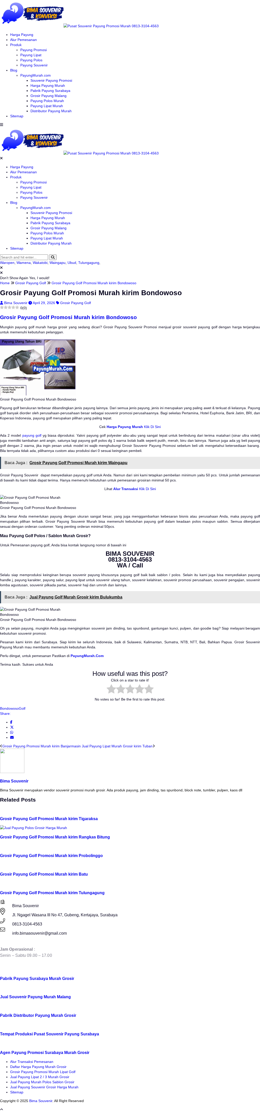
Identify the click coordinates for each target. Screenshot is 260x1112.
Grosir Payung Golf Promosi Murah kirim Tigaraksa (49, 818)
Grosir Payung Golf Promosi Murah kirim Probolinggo (51, 855)
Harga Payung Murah (47, 85)
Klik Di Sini (152, 427)
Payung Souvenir (34, 65)
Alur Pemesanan (23, 40)
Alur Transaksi (125, 489)
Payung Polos (31, 60)
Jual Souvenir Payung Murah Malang (35, 996)
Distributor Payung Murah (51, 111)
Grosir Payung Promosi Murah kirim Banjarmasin (41, 746)
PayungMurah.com (35, 75)
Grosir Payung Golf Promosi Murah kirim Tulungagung (52, 892)
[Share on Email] (12, 737)
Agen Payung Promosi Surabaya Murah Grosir (44, 1052)
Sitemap (16, 116)
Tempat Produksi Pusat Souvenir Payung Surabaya (49, 1034)
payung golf (31, 435)
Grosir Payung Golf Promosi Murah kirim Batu (44, 874)
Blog (13, 70)
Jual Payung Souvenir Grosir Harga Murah (44, 1087)
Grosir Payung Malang (48, 96)
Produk (16, 45)
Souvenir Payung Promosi (51, 80)
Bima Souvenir (16, 303)
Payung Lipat (30, 55)
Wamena (24, 263)
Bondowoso (9, 708)
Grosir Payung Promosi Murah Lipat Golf (42, 1072)
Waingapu (58, 263)
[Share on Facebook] (11, 722)
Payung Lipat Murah (46, 106)
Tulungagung (88, 263)
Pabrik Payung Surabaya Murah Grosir (37, 978)
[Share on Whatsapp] (11, 732)
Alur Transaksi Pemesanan (31, 1062)
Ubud (72, 263)
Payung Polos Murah (47, 101)
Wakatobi (40, 263)
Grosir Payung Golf (75, 303)
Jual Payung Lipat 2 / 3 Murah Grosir (39, 1077)
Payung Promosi (33, 50)
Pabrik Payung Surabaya (50, 91)
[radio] (111, 689)
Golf (22, 708)
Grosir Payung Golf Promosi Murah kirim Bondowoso (68, 317)
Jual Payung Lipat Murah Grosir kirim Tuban (117, 746)
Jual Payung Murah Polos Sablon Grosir (42, 1082)
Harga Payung (21, 35)
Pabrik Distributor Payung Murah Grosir (38, 1015)
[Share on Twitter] (12, 727)
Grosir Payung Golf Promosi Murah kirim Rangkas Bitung (55, 837)
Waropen (7, 263)
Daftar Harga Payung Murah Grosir (38, 1067)
